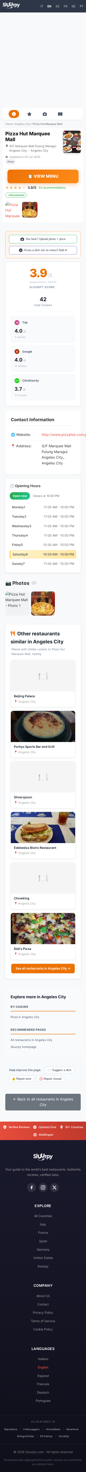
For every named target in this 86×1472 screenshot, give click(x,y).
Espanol (43, 1376)
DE (73, 6)
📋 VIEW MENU (43, 176)
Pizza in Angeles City (25, 1017)
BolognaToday (25, 1436)
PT (81, 6)
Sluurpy (43, 1266)
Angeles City (22, 124)
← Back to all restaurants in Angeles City (43, 1102)
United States (43, 1258)
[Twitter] (54, 1187)
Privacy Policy (43, 1312)
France (43, 1232)
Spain (43, 1241)
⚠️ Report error (21, 1078)
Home (9, 124)
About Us (43, 1296)
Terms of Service (43, 1321)
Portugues (43, 1401)
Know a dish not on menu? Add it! (45, 250)
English (43, 1367)
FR (65, 6)
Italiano (43, 1359)
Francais (43, 1384)
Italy (43, 1224)
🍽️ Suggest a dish (59, 1070)
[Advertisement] (43, 60)
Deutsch (43, 1392)
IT (42, 6)
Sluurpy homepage (23, 1047)
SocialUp (64, 1436)
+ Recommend (16, 195)
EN (49, 6)
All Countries (43, 1216)
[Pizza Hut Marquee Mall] (13, 210)
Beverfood (73, 1429)
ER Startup (46, 1436)
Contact (43, 1304)
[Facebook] (31, 1187)
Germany (43, 1249)
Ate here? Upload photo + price (45, 239)
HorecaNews (53, 1429)
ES (57, 6)
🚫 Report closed (50, 1078)
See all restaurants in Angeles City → (43, 968)
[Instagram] (43, 1187)
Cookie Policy (43, 1329)
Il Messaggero (31, 1429)
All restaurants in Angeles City (31, 1040)
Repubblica (10, 1429)
